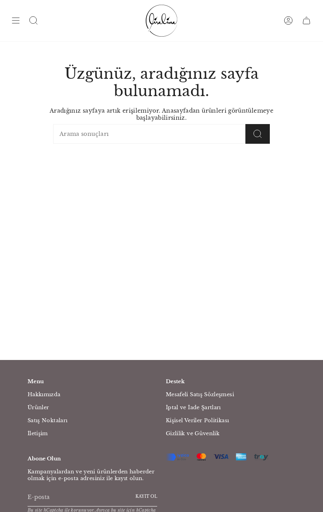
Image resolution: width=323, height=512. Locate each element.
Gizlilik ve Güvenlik (192, 433)
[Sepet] (306, 21)
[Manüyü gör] (16, 21)
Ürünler (38, 407)
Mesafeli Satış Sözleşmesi (200, 394)
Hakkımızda (44, 394)
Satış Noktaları (47, 420)
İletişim (38, 433)
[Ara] (257, 134)
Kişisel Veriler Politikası (197, 420)
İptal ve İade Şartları (193, 407)
